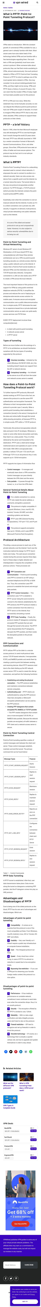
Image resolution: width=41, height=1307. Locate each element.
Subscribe (29, 1265)
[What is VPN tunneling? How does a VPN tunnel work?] (27, 1077)
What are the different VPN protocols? (8, 1086)
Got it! (25, 1301)
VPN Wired (20, 2)
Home (5, 7)
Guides (10, 7)
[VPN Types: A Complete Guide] (10, 1099)
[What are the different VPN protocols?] (10, 1077)
